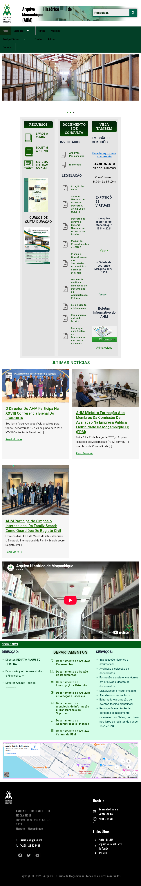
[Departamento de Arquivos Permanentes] (52, 660)
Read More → (14, 439)
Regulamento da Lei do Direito (78, 318)
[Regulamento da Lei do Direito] (65, 318)
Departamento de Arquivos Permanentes (73, 662)
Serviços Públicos (11, 39)
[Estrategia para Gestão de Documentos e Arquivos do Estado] (65, 336)
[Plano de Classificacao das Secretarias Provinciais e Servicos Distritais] (65, 263)
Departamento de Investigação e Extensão (71, 683)
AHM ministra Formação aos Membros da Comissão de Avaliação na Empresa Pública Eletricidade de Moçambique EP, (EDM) (102, 422)
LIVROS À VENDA (42, 135)
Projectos (55, 30)
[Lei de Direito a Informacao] (65, 307)
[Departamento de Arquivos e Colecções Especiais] (52, 692)
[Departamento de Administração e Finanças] (52, 720)
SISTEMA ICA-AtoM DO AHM (42, 165)
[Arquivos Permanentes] (63, 154)
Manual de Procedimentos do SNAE (80, 244)
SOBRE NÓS (10, 644)
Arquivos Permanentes (76, 154)
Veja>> (104, 250)
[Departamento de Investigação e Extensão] (52, 681)
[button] (67, 112)
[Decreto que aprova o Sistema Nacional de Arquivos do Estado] (65, 226)
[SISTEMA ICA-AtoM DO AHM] (28, 164)
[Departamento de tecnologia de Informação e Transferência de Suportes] (52, 703)
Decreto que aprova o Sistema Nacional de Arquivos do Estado (78, 226)
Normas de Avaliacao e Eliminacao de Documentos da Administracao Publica (79, 289)
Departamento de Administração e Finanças (72, 722)
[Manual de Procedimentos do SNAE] (65, 244)
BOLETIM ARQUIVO (42, 149)
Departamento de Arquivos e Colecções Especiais (73, 694)
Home (5, 30)
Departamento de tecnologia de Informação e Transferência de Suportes (72, 708)
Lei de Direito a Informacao (78, 306)
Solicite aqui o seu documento (104, 154)
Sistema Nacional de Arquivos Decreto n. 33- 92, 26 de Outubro (78, 204)
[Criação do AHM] (65, 188)
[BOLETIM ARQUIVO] (28, 151)
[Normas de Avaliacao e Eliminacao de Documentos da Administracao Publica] (65, 289)
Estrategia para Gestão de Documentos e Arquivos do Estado (78, 336)
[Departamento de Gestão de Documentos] (52, 671)
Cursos (41, 30)
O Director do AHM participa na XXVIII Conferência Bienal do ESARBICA (32, 413)
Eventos (38, 39)
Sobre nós (18, 30)
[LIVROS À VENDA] (28, 137)
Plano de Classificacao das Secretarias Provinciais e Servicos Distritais (78, 263)
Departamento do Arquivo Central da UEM (72, 732)
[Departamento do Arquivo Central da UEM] (52, 730)
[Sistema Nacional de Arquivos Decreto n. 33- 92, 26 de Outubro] (65, 204)
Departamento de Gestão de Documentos (72, 673)
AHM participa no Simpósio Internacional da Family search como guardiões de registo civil (33, 526)
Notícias (51, 39)
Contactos (7, 47)
